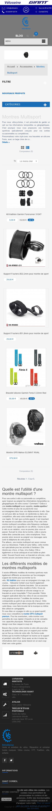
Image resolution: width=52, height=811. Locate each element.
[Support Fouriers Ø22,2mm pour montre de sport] (25, 248)
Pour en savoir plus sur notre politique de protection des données (33, 805)
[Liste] (27, 148)
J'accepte (6, 799)
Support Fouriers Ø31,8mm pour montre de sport (26, 333)
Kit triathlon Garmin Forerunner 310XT (24, 214)
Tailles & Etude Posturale (20, 709)
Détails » (6, 142)
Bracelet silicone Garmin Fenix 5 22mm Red (26, 393)
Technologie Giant (23, 691)
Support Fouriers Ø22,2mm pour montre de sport (26, 274)
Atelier (16, 702)
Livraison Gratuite (17, 680)
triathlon (11, 580)
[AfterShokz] (16, 652)
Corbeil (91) (43, 12)
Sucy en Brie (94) (45, 8)
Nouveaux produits (13, 93)
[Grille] (22, 148)
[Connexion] (26, 10)
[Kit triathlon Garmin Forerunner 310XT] (25, 189)
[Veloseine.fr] (26, 23)
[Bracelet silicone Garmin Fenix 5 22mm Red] (25, 367)
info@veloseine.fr (13, 8)
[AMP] (35, 652)
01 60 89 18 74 (11, 12)
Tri (15, 161)
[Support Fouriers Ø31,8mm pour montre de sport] (25, 308)
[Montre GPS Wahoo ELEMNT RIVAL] (25, 427)
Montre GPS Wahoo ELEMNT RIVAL (23, 452)
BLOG (19, 35)
